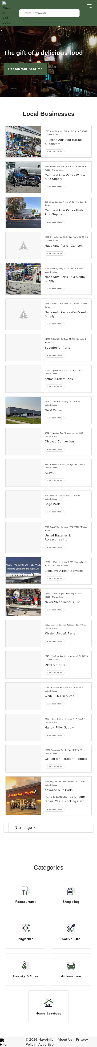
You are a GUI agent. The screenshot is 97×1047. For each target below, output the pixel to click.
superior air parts (57, 347)
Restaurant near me (25, 69)
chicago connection (59, 441)
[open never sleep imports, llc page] (23, 602)
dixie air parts (55, 665)
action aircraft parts (59, 379)
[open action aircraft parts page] (23, 379)
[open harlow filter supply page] (23, 727)
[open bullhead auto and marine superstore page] (23, 141)
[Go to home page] (10, 13)
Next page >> (26, 828)
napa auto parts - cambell (64, 245)
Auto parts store (54, 151)
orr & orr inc (54, 410)
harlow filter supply (59, 727)
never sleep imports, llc (62, 602)
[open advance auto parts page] (23, 796)
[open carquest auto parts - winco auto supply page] (23, 177)
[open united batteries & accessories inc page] (23, 537)
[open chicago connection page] (23, 441)
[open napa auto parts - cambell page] (23, 245)
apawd (50, 472)
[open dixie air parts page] (23, 664)
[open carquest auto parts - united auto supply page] (23, 212)
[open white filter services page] (23, 696)
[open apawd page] (23, 473)
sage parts (53, 504)
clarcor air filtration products (66, 759)
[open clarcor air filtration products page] (23, 758)
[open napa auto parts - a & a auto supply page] (23, 278)
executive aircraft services (64, 571)
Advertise (46, 1044)
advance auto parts (59, 790)
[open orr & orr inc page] (23, 410)
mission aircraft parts (60, 633)
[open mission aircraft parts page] (23, 633)
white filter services (59, 696)
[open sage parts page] (23, 504)
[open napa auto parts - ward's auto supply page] (23, 314)
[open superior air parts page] (23, 347)
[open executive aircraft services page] (23, 570)
